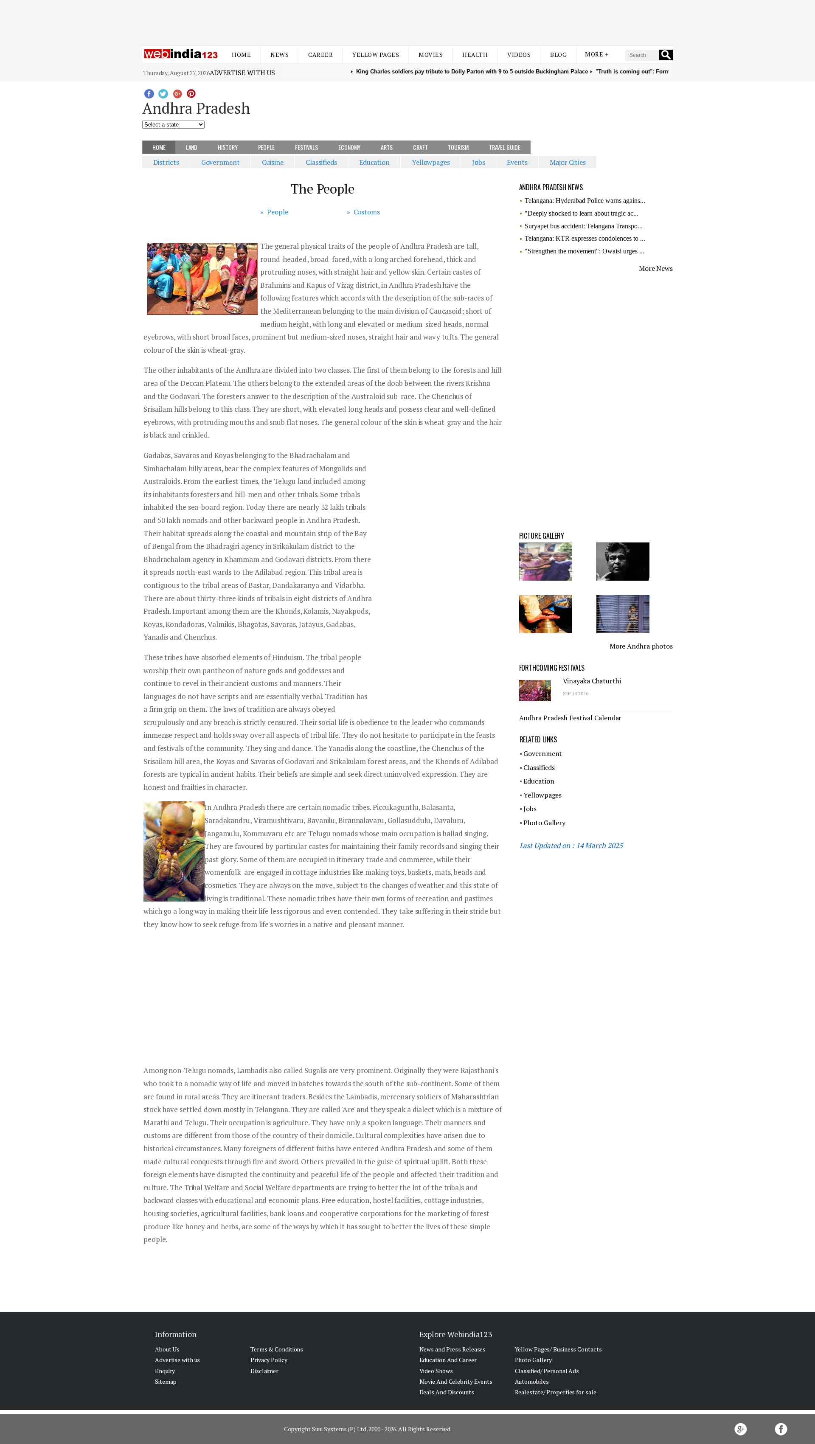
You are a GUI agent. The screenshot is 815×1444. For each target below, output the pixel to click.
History (227, 147)
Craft (420, 147)
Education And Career (448, 1360)
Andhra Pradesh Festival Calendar (570, 717)
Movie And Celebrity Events (455, 1381)
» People (274, 211)
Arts (387, 147)
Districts (166, 162)
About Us (167, 1349)
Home (241, 55)
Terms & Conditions (276, 1349)
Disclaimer (264, 1371)
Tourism (458, 147)
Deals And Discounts (446, 1392)
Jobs (478, 162)
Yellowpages (431, 162)
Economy (349, 147)
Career (320, 55)
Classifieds (321, 162)
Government (220, 162)
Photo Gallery (544, 822)
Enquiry (165, 1371)
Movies (431, 55)
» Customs (363, 211)
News (279, 55)
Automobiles (532, 1381)
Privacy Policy (268, 1360)
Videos (519, 55)
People (266, 147)
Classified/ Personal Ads (547, 1371)
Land (192, 147)
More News (656, 268)
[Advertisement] (407, 20)
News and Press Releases (452, 1349)
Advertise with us (242, 72)
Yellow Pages (375, 55)
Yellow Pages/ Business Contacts (558, 1349)
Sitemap (166, 1381)
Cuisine (273, 162)
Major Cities (568, 162)
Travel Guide (504, 147)
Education (374, 162)
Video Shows (436, 1371)
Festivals (306, 147)
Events (517, 162)
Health (475, 55)
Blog (558, 55)
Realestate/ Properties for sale (555, 1392)
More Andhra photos (641, 646)
